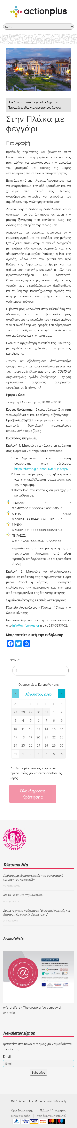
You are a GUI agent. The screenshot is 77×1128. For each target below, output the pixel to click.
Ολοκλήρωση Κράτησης (32, 794)
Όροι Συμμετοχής (22, 1110)
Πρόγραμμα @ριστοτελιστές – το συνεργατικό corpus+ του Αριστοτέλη (33, 877)
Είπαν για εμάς (20, 1116)
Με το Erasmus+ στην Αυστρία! (23, 895)
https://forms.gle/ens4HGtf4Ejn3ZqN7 (41, 468)
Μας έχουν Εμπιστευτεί (51, 1116)
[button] (15, 693)
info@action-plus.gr (25, 625)
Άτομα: (15, 660)
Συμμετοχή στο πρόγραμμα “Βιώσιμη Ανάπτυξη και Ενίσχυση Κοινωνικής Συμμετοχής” (36, 912)
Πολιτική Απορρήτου (53, 1110)
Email (7, 1056)
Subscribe (38, 1072)
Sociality (61, 1101)
